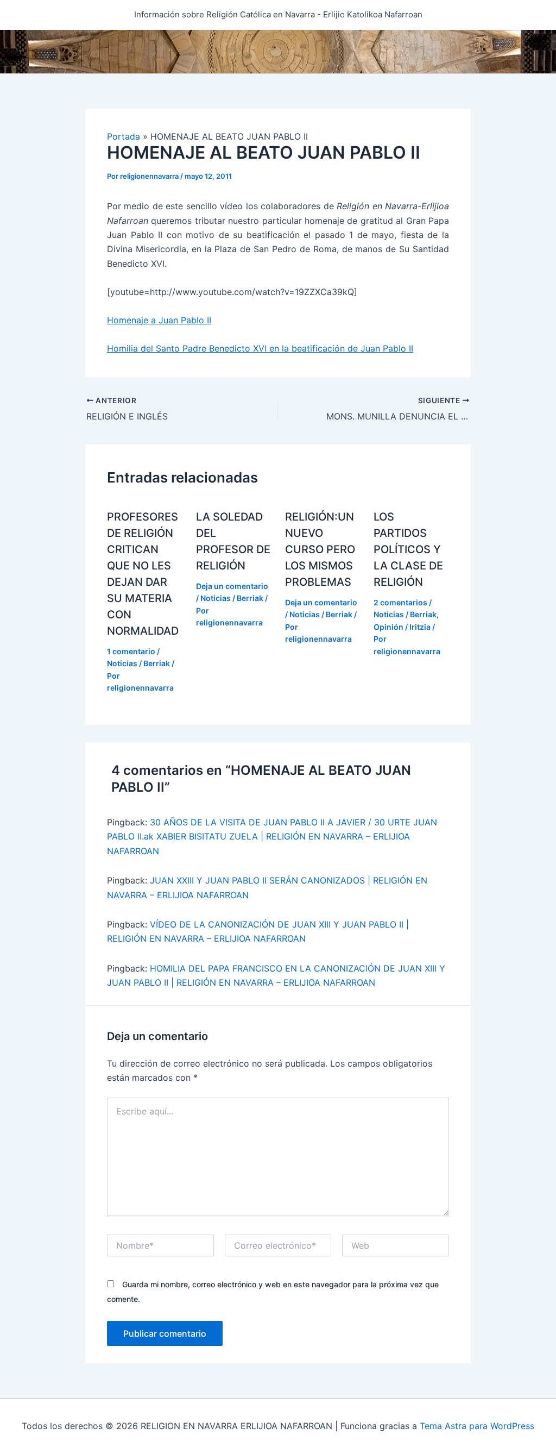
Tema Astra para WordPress (477, 1425)
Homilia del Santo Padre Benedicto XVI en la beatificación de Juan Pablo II (260, 348)
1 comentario (131, 651)
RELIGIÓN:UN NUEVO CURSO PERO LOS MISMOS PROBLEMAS (320, 549)
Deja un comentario (232, 586)
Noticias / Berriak (138, 663)
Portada (123, 136)
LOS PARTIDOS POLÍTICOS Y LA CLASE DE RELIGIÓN (408, 549)
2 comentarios (400, 602)
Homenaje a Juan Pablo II (159, 320)
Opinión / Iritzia (402, 626)
